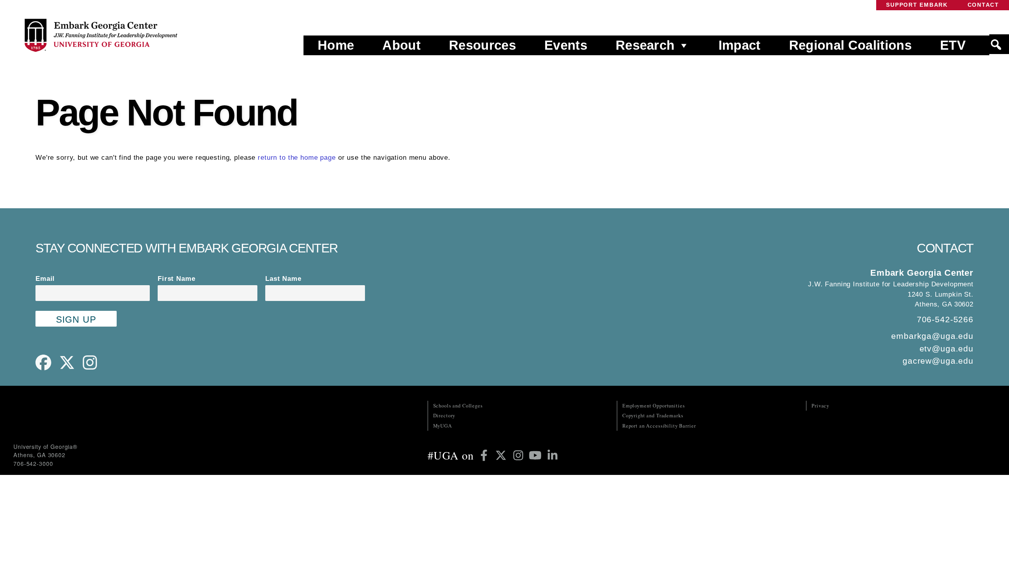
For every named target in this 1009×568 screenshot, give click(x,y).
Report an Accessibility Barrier (659, 425)
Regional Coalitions (850, 45)
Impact (740, 45)
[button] (999, 44)
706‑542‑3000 (33, 463)
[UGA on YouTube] (536, 455)
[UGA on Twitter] (502, 455)
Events (565, 45)
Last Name (283, 278)
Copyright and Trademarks (652, 415)
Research (645, 45)
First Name (176, 278)
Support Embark (917, 5)
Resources (482, 45)
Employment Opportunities (653, 405)
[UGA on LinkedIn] (552, 455)
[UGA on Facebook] (485, 455)
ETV (953, 45)
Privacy (820, 405)
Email (45, 278)
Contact (983, 5)
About (401, 45)
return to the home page (297, 157)
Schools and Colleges (458, 405)
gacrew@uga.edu (938, 360)
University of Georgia (72, 416)
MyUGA (442, 425)
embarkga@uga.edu (932, 335)
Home (336, 45)
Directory (444, 415)
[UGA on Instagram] (519, 455)
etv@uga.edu (947, 348)
